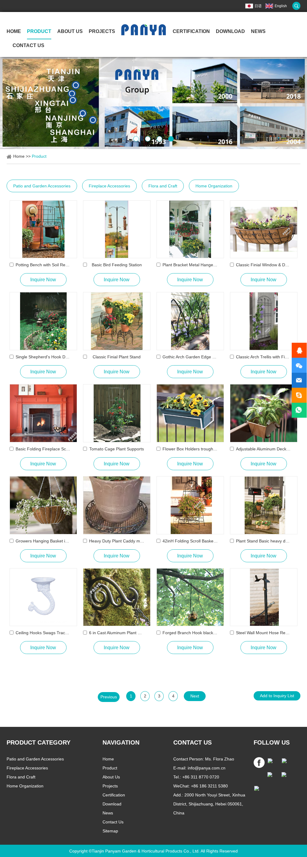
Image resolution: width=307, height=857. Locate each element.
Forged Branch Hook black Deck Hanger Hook (190, 632)
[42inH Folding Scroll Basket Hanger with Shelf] (190, 505)
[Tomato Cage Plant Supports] (117, 413)
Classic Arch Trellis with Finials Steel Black (263, 356)
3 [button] (159, 139)
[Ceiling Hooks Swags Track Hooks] (43, 597)
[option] (153, 103)
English (281, 6)
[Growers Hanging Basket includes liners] (43, 505)
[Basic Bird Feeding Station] (117, 229)
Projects (102, 31)
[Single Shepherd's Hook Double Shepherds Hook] (43, 321)
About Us (70, 31)
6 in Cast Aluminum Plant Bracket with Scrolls (117, 632)
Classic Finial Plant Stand (117, 356)
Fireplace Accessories (109, 186)
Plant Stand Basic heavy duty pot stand (263, 541)
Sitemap (110, 831)
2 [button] (148, 139)
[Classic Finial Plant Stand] (117, 321)
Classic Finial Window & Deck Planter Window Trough (263, 264)
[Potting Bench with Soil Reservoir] (43, 229)
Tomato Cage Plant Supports (116, 448)
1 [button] (136, 139)
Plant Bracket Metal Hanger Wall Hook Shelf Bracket (190, 264)
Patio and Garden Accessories (41, 186)
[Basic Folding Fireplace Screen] (43, 413)
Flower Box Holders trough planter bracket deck (190, 448)
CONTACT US (192, 742)
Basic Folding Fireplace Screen (43, 448)
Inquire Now (43, 279)
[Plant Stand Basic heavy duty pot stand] (263, 505)
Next (194, 696)
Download (112, 804)
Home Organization (213, 186)
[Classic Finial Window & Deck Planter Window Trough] (263, 229)
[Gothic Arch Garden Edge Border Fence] (190, 321)
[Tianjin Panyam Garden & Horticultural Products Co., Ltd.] (143, 33)
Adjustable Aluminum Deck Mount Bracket (263, 448)
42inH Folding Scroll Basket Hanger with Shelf (190, 541)
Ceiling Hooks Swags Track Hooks (43, 632)
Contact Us (28, 45)
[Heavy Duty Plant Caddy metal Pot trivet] (117, 505)
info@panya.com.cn (206, 768)
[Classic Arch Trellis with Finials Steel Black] (263, 321)
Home (14, 31)
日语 (258, 6)
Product (39, 31)
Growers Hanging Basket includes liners (43, 541)
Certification (191, 31)
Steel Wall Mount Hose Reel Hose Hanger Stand (263, 632)
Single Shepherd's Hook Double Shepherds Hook (43, 356)
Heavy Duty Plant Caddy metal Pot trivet (117, 541)
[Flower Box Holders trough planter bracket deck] (190, 413)
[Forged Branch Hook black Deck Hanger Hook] (190, 597)
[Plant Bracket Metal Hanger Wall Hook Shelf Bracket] (190, 229)
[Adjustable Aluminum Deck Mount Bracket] (263, 413)
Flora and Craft (162, 186)
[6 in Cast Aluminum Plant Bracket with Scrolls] (117, 597)
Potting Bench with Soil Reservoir (43, 264)
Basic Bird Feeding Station (117, 264)
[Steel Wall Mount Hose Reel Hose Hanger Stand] (263, 597)
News (258, 31)
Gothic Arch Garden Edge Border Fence (190, 356)
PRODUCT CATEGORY (38, 742)
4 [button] (171, 139)
